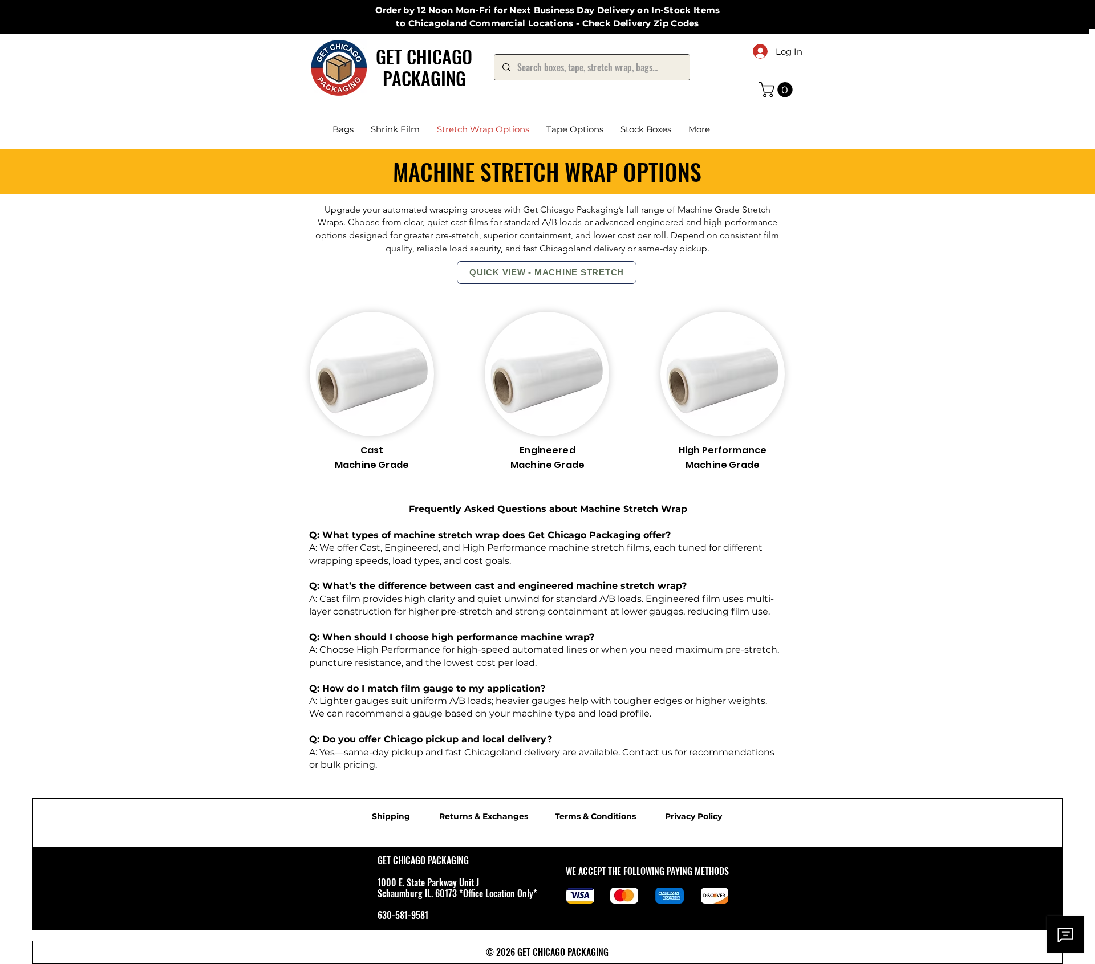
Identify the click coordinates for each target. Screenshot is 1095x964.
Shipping (391, 816)
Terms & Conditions (595, 816)
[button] (777, 89)
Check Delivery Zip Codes (640, 23)
